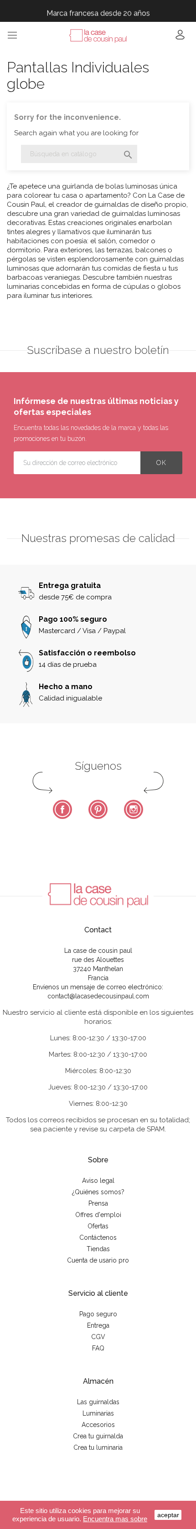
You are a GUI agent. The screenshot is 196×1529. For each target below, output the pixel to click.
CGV (98, 1336)
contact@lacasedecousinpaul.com (98, 996)
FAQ (98, 1348)
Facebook (62, 809)
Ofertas (98, 1226)
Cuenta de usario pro (98, 1260)
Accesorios (98, 1424)
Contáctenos (98, 1237)
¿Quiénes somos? (98, 1192)
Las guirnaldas (98, 1402)
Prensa (98, 1203)
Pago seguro (98, 1314)
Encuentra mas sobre (115, 1519)
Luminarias (98, 1413)
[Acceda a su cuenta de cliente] (180, 37)
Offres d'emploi (98, 1214)
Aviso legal (98, 1180)
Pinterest (98, 809)
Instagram (133, 809)
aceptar (168, 1515)
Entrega (98, 1325)
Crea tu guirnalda (98, 1436)
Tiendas (98, 1249)
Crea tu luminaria (98, 1447)
